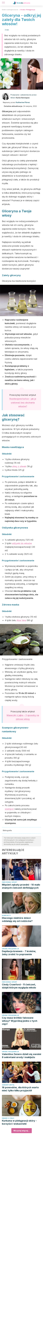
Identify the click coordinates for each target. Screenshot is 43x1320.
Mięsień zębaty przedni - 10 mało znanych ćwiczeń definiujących (21, 886)
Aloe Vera (21, 620)
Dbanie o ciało (8, 1118)
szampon (9, 809)
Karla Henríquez (23, 98)
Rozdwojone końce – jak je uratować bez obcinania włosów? (22, 403)
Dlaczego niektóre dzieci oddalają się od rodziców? (17, 919)
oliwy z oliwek (19, 466)
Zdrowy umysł (8, 1085)
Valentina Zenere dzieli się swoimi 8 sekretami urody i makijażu (21, 1056)
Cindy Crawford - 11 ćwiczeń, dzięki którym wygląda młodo (19, 986)
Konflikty (6, 915)
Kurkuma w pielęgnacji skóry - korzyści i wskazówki (19, 1122)
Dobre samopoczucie (10, 10)
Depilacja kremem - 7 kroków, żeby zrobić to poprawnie (19, 953)
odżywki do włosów (22, 543)
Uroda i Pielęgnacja (27, 10)
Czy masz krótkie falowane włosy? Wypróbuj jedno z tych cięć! (19, 1020)
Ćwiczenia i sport (9, 882)
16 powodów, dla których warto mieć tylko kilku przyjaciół (20, 1089)
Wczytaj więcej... (21, 1130)
